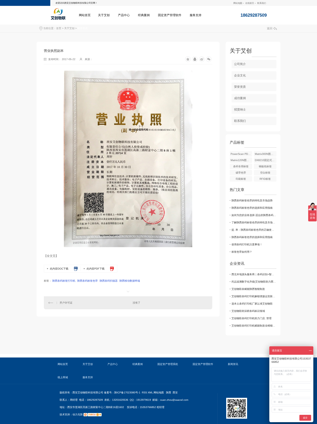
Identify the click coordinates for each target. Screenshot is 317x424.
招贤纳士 (240, 109)
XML (151, 392)
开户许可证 (66, 302)
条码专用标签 (241, 166)
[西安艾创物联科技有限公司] (58, 13)
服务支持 (195, 15)
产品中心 (124, 15)
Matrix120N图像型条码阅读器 (241, 160)
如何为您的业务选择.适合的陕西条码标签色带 (254, 215)
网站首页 (85, 15)
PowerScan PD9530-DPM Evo (241, 153)
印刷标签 (241, 178)
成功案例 (240, 98)
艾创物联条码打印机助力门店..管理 (252, 318)
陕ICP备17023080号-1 (127, 392)
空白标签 (265, 172)
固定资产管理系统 (167, 364)
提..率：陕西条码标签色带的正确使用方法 (254, 229)
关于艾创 (104, 15)
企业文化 (240, 75)
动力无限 (77, 414)
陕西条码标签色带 (87, 280)
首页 (58, 28)
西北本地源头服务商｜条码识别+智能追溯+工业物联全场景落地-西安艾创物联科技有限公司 (254, 274)
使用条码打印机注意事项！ (247, 244)
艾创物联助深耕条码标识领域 (248, 310)
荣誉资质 (82, 28)
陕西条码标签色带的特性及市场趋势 (252, 200)
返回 (269, 28)
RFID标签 (265, 178)
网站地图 (237, 3)
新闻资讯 (233, 364)
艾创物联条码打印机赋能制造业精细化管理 (254, 325)
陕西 (168, 392)
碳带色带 (241, 172)
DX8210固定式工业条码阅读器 (265, 160)
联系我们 (261, 3)
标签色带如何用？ (242, 251)
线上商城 (63, 377)
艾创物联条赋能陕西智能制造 (248, 288)
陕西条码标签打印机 (63, 280)
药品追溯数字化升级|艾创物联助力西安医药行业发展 (254, 281)
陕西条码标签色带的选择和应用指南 (252, 207)
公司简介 (240, 64)
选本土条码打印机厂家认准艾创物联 (252, 303)
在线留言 (249, 3)
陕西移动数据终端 (129, 280)
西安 (175, 392)
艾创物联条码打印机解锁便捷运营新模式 (254, 296)
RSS (145, 392)
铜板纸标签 (265, 166)
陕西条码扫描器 (109, 280)
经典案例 (144, 15)
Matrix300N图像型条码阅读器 (265, 153)
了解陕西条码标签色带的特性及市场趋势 (254, 222)
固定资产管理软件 (169, 15)
